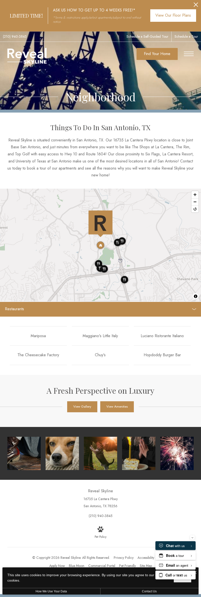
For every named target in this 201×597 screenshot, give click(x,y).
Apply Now (57, 565)
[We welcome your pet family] (62, 453)
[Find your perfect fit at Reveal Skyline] (24, 453)
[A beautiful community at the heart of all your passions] (177, 453)
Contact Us (149, 591)
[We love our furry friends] (100, 453)
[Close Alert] (196, 6)
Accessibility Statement (153, 557)
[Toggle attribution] (196, 296)
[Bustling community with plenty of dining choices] (138, 453)
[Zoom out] (195, 201)
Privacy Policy (124, 557)
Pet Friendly (127, 565)
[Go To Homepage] (27, 56)
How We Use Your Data (51, 591)
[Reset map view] (195, 208)
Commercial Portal (101, 565)
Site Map (146, 565)
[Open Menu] (189, 54)
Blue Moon (76, 565)
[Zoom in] (195, 194)
